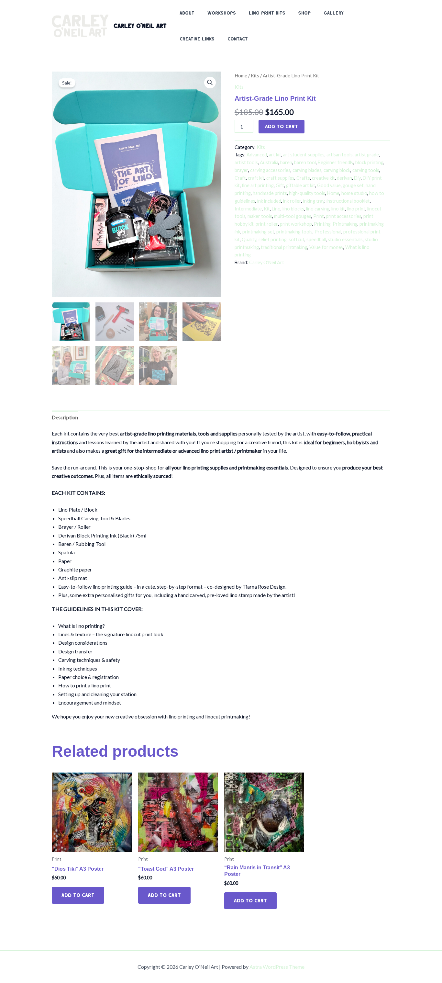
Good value (329, 185)
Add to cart (281, 126)
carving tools (365, 170)
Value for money (326, 247)
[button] (210, 82)
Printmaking (345, 224)
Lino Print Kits (267, 13)
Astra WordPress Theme (276, 967)
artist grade (367, 154)
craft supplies (280, 178)
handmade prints (270, 193)
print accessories (343, 216)
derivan (344, 178)
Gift (280, 185)
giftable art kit (300, 185)
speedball (316, 239)
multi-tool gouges (292, 216)
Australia (269, 162)
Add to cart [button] (77, 895)
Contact (237, 39)
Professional (328, 231)
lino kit (338, 208)
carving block (337, 170)
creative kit (323, 178)
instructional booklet (348, 201)
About (187, 13)
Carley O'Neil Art (140, 25)
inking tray (314, 201)
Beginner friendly (335, 162)
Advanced (257, 154)
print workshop (296, 224)
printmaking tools (294, 231)
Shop (304, 13)
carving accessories (270, 170)
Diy (357, 178)
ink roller (292, 201)
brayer (241, 170)
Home (241, 75)
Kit (267, 208)
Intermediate (248, 208)
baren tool (305, 162)
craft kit (256, 178)
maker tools (260, 216)
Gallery (334, 13)
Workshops (221, 13)
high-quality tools (307, 193)
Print (318, 216)
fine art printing (258, 185)
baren (286, 162)
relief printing (273, 239)
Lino (276, 208)
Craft (240, 178)
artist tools (246, 162)
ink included (269, 201)
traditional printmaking (284, 247)
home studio (354, 193)
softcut (296, 239)
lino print (356, 208)
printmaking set (258, 231)
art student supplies (304, 154)
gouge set (353, 185)
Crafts (303, 178)
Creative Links (197, 39)
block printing (369, 162)
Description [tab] (65, 417)
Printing (322, 224)
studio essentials (345, 239)
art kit (275, 154)
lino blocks (293, 208)
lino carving (317, 208)
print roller (267, 224)
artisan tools (339, 154)
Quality (249, 239)
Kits (255, 75)
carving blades (307, 170)
